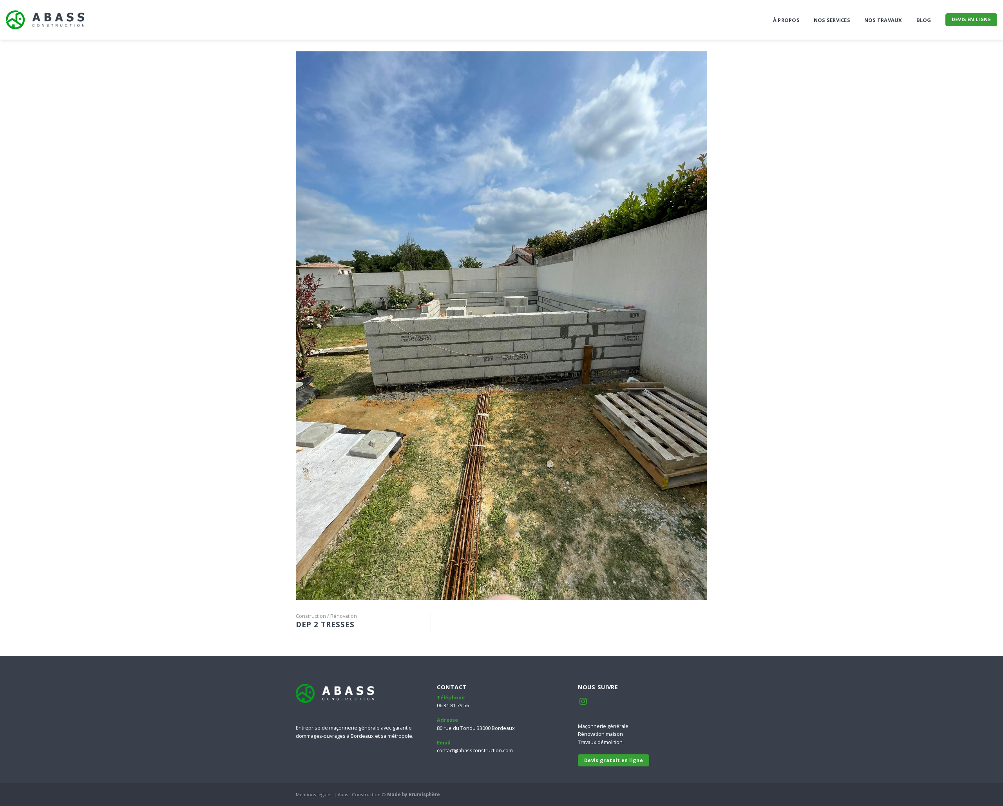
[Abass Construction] (45, 19)
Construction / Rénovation (326, 615)
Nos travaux (883, 20)
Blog (923, 20)
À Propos (786, 20)
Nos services (832, 20)
